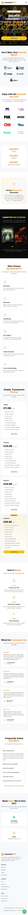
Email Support (4, 889)
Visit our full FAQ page (18, 785)
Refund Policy (4, 901)
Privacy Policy (4, 898)
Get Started (14, 38)
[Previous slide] (2, 236)
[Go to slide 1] (8, 246)
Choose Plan (14, 433)
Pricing (2, 872)
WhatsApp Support (5, 886)
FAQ (2, 881)
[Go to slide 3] (10, 246)
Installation (3, 870)
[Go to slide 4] (12, 246)
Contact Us (3, 884)
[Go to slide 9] (18, 246)
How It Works (4, 874)
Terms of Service (5, 896)
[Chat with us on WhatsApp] (24, 911)
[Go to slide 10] (19, 246)
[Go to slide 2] (9, 246)
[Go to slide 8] (17, 246)
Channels (3, 867)
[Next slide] (26, 236)
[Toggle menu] (26, 2)
